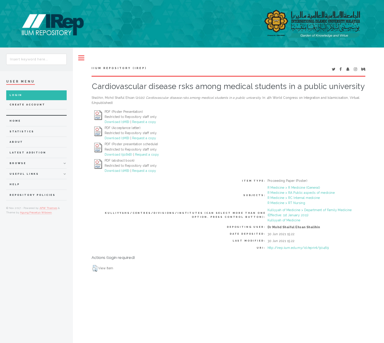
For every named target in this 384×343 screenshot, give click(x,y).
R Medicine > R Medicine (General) (294, 187)
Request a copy (144, 122)
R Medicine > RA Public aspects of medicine (301, 192)
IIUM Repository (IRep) (119, 68)
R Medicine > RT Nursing (286, 203)
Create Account (27, 104)
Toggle (81, 58)
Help (15, 184)
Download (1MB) (117, 122)
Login (16, 95)
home (15, 120)
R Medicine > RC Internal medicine (294, 198)
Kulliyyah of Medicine (284, 220)
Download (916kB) (118, 154)
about (16, 142)
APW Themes (48, 208)
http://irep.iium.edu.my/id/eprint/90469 (298, 248)
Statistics (22, 131)
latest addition (28, 152)
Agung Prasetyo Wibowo (36, 212)
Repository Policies (33, 195)
